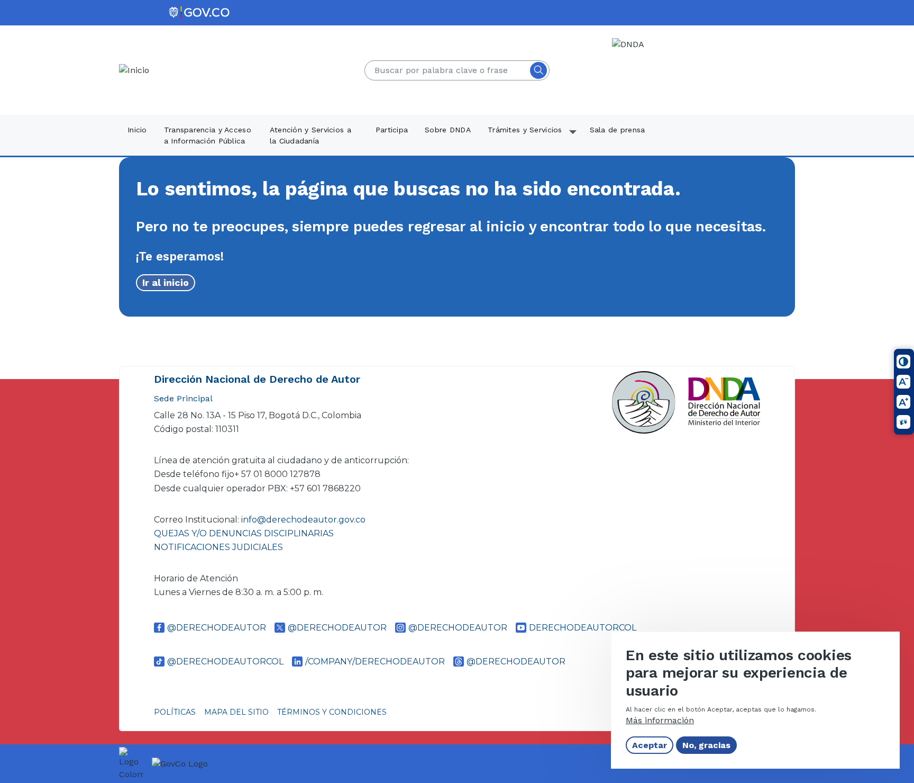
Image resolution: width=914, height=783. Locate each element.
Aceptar (649, 745)
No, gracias (706, 745)
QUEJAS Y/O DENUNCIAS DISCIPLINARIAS (244, 533)
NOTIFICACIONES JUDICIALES (218, 547)
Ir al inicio (165, 282)
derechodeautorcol (582, 628)
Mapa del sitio (236, 712)
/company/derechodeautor (375, 661)
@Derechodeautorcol (225, 661)
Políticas (175, 712)
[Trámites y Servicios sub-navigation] (573, 136)
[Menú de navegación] (899, 25)
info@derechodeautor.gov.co (304, 520)
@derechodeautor (216, 628)
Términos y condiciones (332, 712)
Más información (660, 720)
